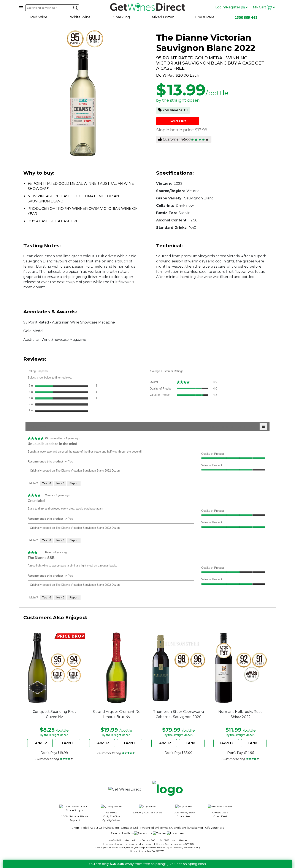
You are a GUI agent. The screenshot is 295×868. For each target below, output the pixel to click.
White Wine (80, 17)
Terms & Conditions (173, 827)
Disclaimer (195, 827)
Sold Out (178, 121)
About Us (96, 827)
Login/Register (228, 7)
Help (84, 827)
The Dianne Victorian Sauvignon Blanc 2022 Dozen (88, 470)
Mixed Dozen (163, 17)
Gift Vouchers (214, 827)
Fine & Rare (204, 17)
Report (74, 483)
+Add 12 (40, 743)
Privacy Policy (148, 827)
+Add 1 (67, 743)
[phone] (168, 789)
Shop (75, 827)
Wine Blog (111, 827)
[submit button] (75, 8)
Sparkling (121, 17)
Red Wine (38, 17)
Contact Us (128, 827)
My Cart (260, 7)
